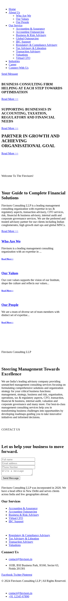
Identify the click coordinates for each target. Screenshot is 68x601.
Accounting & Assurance (30, 28)
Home (12, 9)
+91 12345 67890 (19, 596)
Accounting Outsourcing (30, 31)
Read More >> (9, 99)
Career (12, 64)
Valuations (22, 54)
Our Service (15, 25)
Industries (14, 61)
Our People (22, 22)
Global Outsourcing (27, 38)
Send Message (9, 73)
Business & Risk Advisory (31, 35)
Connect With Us (18, 67)
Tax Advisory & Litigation (31, 48)
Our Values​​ (9, 273)
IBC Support (23, 41)
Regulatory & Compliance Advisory (36, 44)
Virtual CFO (23, 57)
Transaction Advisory (28, 51)
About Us (14, 12)
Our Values (22, 18)
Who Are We (23, 15)
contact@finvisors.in (20, 559)
